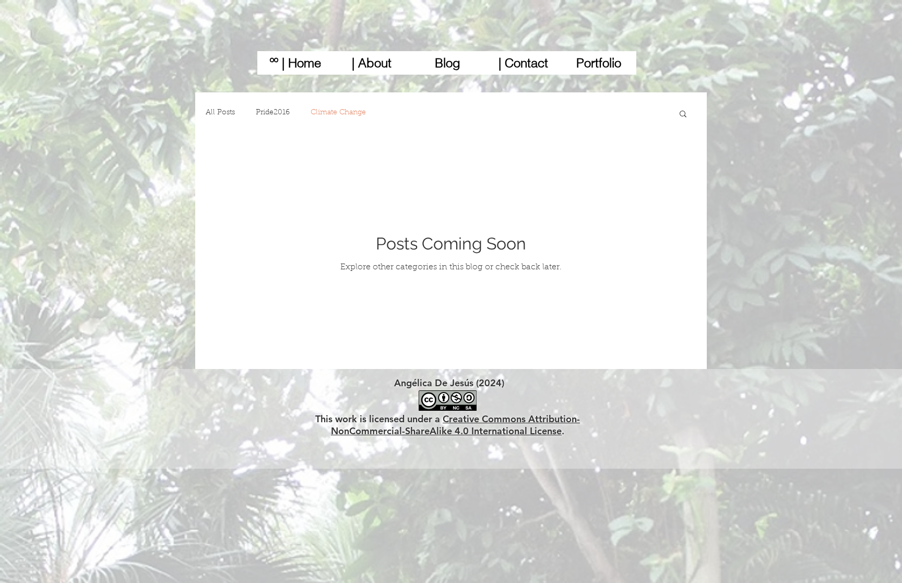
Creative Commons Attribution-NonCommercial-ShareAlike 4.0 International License (455, 425)
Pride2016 (273, 112)
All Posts (220, 112)
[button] (683, 114)
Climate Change (338, 112)
